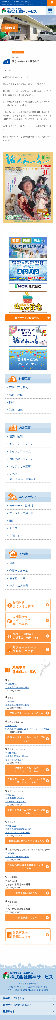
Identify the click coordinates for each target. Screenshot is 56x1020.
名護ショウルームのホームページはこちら (26, 739)
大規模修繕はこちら (26, 917)
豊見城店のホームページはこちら (27, 841)
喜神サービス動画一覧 (27, 317)
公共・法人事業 (18, 585)
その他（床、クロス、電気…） (21, 476)
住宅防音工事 (17, 578)
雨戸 (12, 520)
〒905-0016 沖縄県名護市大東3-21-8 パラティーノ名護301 (27, 727)
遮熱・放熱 (16, 409)
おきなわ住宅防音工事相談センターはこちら (26, 866)
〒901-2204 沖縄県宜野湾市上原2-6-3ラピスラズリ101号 (17, 756)
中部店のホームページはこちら (26, 713)
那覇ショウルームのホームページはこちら (26, 811)
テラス (13, 528)
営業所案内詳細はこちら (22, 934)
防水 (12, 402)
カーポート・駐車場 (21, 505)
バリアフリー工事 (20, 466)
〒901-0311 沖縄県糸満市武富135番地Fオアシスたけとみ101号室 (18, 829)
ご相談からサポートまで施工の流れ (22, 620)
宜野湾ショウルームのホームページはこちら (27, 769)
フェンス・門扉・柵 (21, 513)
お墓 (12, 563)
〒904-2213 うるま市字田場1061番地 (17, 686)
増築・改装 (16, 436)
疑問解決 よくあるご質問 (23, 604)
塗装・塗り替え (18, 387)
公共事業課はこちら (26, 893)
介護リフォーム (18, 570)
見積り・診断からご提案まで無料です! (25, 635)
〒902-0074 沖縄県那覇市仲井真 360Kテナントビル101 (15, 798)
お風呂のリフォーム (21, 459)
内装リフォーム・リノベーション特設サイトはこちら (26, 781)
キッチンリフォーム (21, 443)
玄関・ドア (16, 535)
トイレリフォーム (20, 451)
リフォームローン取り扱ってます (25, 649)
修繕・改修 (16, 394)
